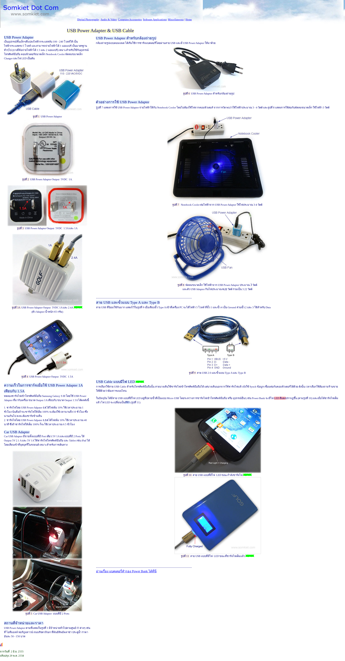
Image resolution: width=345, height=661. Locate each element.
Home (188, 19)
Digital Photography (88, 19)
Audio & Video (108, 19)
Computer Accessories (130, 19)
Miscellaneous (176, 19)
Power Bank (126, 571)
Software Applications (155, 19)
